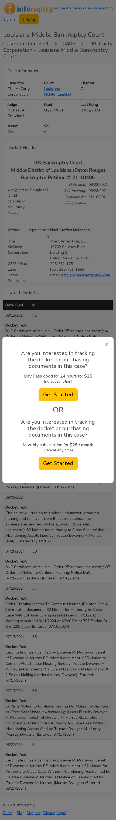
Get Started (58, 394)
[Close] (106, 344)
